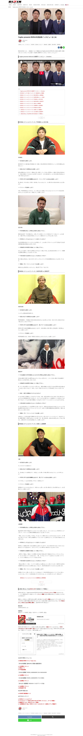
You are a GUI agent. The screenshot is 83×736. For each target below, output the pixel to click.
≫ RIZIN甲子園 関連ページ (24, 693)
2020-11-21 (25, 40)
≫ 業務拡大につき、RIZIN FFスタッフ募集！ (28, 702)
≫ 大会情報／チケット (23, 666)
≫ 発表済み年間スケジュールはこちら (27, 660)
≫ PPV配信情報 (22, 669)
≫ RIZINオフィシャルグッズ (25, 699)
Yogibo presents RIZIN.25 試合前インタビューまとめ (37, 37)
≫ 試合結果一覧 (22, 688)
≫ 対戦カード (21, 667)
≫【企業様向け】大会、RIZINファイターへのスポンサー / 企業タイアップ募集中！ (37, 704)
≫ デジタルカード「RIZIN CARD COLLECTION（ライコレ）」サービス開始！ (36, 700)
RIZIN (24, 41)
